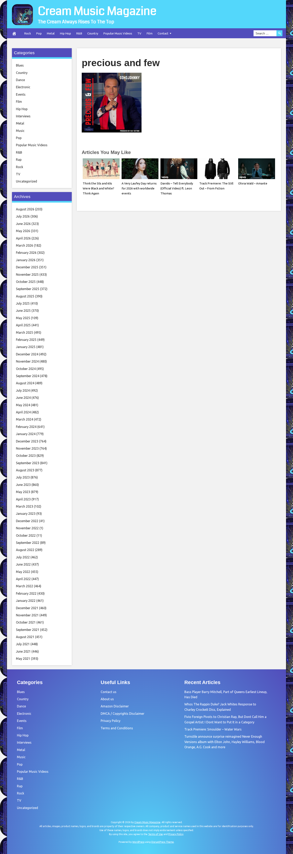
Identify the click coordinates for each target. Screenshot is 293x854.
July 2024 (23, 390)
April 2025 (23, 325)
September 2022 (27, 542)
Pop (39, 33)
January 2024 (25, 434)
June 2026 (23, 224)
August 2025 (25, 296)
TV (139, 33)
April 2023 (23, 499)
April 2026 (23, 238)
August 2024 (25, 383)
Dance (20, 80)
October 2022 (26, 535)
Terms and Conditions (117, 728)
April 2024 (23, 412)
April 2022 (23, 579)
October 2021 (26, 622)
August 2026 (25, 209)
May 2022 (23, 572)
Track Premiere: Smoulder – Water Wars (213, 729)
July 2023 (23, 477)
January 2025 (25, 347)
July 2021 (23, 644)
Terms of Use (155, 834)
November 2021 (27, 615)
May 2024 (23, 405)
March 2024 (24, 419)
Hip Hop (65, 33)
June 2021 (23, 651)
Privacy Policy (110, 721)
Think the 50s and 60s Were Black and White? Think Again (98, 188)
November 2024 (27, 361)
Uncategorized (26, 181)
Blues (20, 65)
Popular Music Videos (117, 33)
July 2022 (23, 557)
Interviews (23, 116)
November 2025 (27, 274)
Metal (51, 33)
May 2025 (23, 318)
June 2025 (23, 310)
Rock (27, 33)
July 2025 (23, 303)
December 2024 (27, 354)
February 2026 (26, 252)
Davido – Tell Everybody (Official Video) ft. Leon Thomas (176, 188)
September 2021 (27, 629)
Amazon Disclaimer (115, 706)
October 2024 (26, 369)
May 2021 (23, 658)
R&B (79, 33)
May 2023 (23, 492)
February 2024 (26, 426)
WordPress (138, 842)
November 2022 (27, 528)
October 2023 (26, 455)
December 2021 (27, 608)
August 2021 (25, 637)
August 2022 (25, 550)
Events (21, 94)
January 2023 (25, 513)
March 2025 (24, 332)
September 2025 (27, 289)
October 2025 (26, 281)
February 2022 (26, 593)
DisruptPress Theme (162, 842)
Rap (19, 159)
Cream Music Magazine (97, 11)
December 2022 (27, 521)
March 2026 (24, 245)
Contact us (108, 692)
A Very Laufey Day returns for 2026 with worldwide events (139, 188)
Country (92, 33)
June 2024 (23, 397)
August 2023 (25, 470)
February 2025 (26, 339)
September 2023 (27, 463)
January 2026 (25, 260)
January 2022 (25, 600)
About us (107, 699)
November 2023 (27, 448)
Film (149, 33)
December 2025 (27, 267)
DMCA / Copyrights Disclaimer (122, 713)
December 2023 (27, 441)
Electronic (23, 87)
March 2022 (24, 586)
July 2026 (23, 216)
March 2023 (24, 506)
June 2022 (23, 564)
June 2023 (23, 484)
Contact (163, 33)
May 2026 (23, 231)
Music (20, 130)
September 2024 (27, 376)
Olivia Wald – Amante (252, 183)
